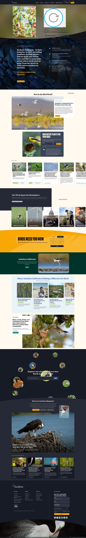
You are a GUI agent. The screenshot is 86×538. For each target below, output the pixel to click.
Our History (16, 495)
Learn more (58, 115)
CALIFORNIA (21, 302)
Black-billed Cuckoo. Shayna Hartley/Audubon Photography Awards (15, 393)
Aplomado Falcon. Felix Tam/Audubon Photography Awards (17, 382)
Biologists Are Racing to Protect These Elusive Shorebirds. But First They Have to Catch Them (35, 467)
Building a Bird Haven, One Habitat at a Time (35, 173)
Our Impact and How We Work (17, 201)
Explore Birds (47, 2)
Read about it (15, 332)
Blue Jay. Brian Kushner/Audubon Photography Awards (20, 369)
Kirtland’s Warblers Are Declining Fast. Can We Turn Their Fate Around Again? (66, 467)
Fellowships (27, 495)
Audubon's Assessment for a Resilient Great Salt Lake (64, 104)
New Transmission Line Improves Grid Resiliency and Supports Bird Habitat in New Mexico (19, 173)
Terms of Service (59, 508)
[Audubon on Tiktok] (64, 518)
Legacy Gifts (38, 498)
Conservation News (64, 477)
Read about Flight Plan (63, 199)
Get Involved (52, 2)
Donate (72, 2)
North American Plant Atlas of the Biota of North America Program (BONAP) (53, 154)
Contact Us (27, 498)
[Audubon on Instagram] (55, 518)
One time (53, 236)
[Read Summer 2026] (64, 411)
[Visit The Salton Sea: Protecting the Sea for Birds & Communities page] (40, 297)
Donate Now (38, 496)
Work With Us (27, 493)
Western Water (47, 183)
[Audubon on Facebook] (57, 518)
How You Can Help (21, 81)
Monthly (60, 236)
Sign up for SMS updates (29, 499)
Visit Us (27, 267)
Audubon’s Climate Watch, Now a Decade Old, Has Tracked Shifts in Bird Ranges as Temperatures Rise (19, 467)
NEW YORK (31, 183)
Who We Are (16, 493)
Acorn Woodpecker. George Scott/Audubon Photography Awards (46, 376)
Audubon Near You (39, 493)
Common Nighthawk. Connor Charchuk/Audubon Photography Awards (62, 365)
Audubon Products (39, 495)
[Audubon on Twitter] (60, 518)
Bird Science (47, 477)
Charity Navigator (16, 506)
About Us (41, 2)
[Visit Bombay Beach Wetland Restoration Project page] (56, 297)
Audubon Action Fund (17, 502)
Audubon (14, 2)
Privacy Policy (64, 511)
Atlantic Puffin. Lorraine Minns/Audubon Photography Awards (32, 365)
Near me (68, 2)
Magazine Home (50, 409)
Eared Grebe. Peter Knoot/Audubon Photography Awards (36, 355)
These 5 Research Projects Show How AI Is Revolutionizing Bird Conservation (50, 467)
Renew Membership (39, 499)
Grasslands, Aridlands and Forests (37, 183)
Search (64, 2)
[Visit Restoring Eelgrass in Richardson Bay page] (24, 297)
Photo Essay (31, 477)
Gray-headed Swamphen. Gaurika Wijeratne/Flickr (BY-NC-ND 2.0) (55, 354)
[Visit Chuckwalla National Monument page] (72, 297)
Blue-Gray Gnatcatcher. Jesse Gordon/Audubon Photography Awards (66, 383)
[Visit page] (38, 113)
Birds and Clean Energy (22, 183)
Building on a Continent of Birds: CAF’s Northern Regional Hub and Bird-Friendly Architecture (66, 173)
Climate (14, 477)
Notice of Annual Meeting (18, 499)
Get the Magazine (36, 409)
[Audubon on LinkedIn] (62, 518)
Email (55, 497)
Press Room (27, 496)
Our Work (37, 2)
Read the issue (43, 409)
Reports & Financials (17, 500)
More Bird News (70, 93)
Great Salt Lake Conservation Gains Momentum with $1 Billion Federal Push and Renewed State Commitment (50, 173)
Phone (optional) (57, 504)
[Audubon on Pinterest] (67, 518)
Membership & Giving (59, 2)
